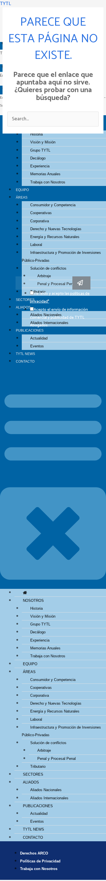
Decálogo (38, 158)
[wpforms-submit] (81, 283)
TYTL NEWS (25, 354)
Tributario (38, 766)
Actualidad (38, 338)
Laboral (36, 245)
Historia (36, 608)
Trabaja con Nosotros (47, 182)
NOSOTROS (33, 600)
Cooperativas (41, 213)
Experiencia (39, 166)
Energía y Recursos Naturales (54, 237)
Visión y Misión (42, 142)
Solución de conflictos (48, 268)
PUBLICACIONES (30, 330)
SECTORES (33, 774)
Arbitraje (44, 276)
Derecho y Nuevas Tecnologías (55, 229)
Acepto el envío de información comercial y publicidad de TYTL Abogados (59, 318)
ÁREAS (21, 197)
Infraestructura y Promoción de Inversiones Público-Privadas (61, 256)
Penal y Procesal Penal (56, 758)
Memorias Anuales (45, 174)
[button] (53, 480)
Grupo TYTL (40, 150)
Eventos (37, 346)
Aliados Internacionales (49, 798)
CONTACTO (25, 361)
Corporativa (39, 221)
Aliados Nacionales (46, 790)
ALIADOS (31, 782)
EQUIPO (22, 190)
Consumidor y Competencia (52, 205)
